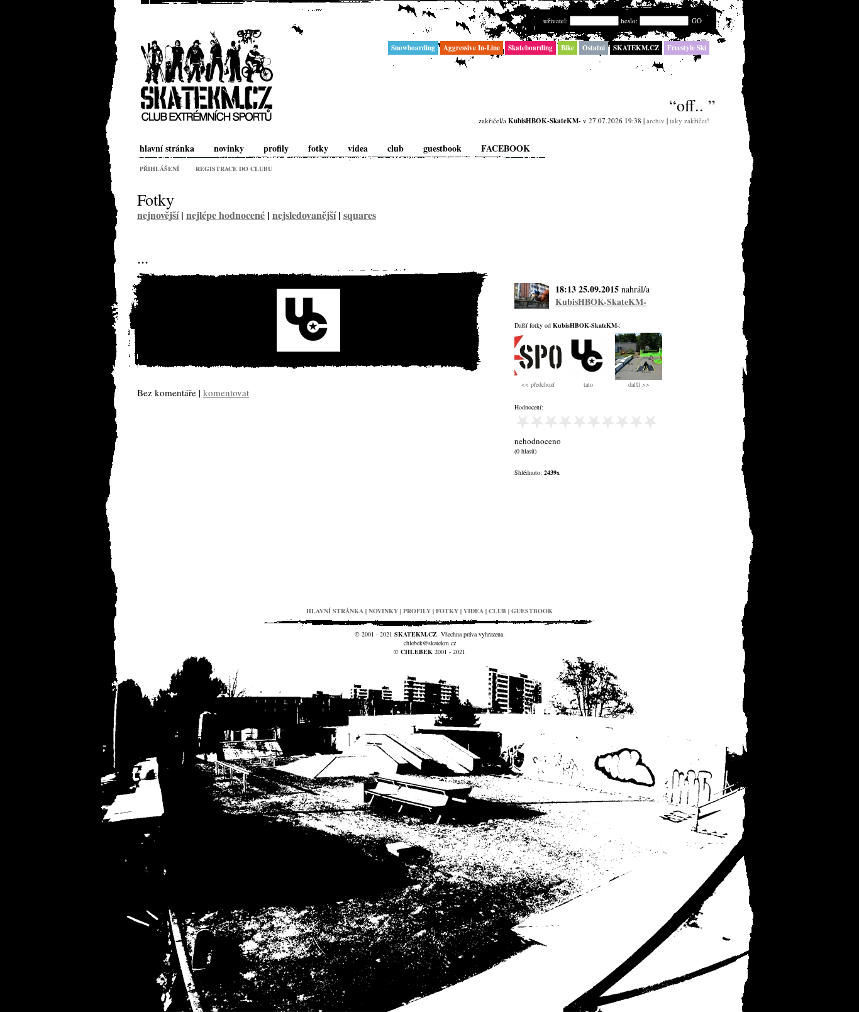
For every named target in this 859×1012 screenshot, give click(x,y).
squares (359, 215)
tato (588, 384)
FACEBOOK (505, 148)
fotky (318, 148)
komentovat (226, 392)
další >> (639, 384)
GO (697, 20)
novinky (229, 148)
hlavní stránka (167, 148)
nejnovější (158, 215)
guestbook (442, 148)
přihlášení (159, 168)
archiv (655, 120)
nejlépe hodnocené (225, 215)
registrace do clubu (234, 168)
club (395, 148)
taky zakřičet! (689, 120)
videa (358, 148)
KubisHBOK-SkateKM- (600, 301)
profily (276, 148)
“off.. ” (692, 105)
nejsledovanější (304, 215)
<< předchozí (538, 384)
